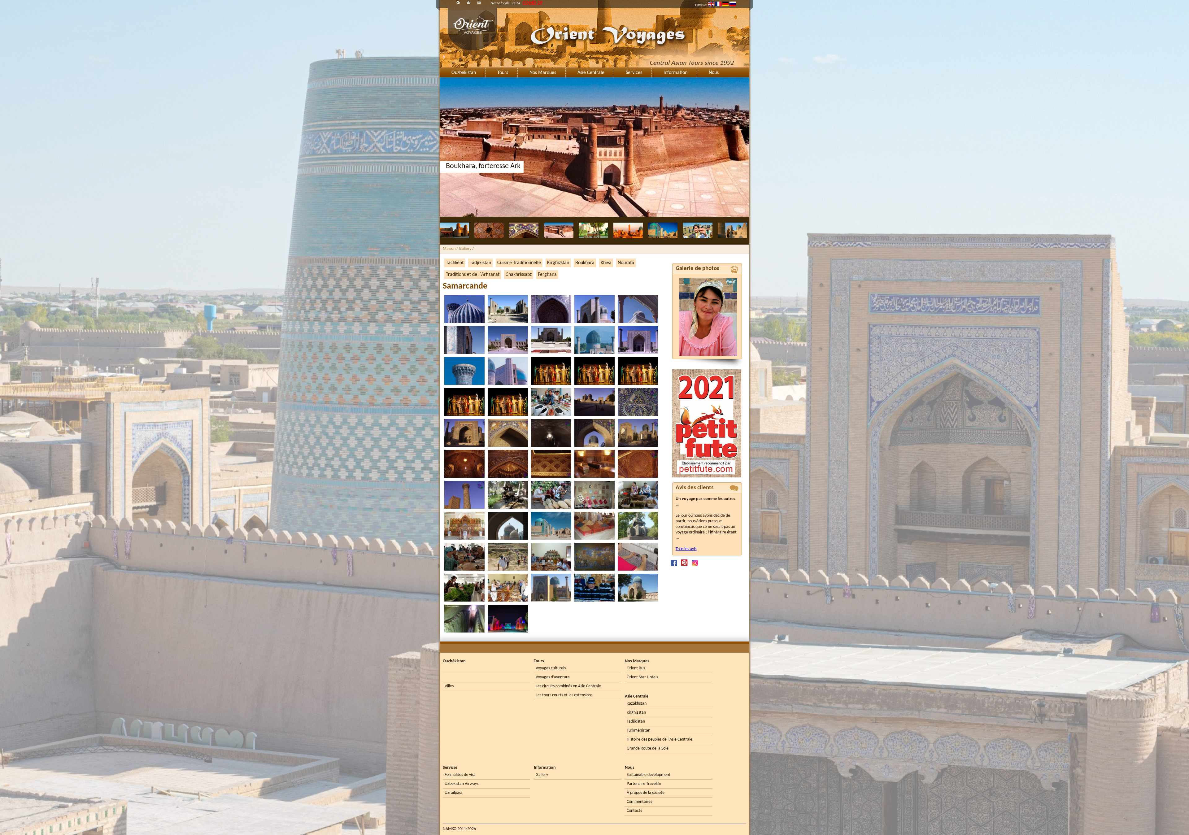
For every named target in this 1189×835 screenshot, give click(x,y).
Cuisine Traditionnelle (519, 262)
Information (675, 72)
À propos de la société (645, 792)
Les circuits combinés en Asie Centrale (568, 686)
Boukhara (584, 262)
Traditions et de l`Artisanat (472, 274)
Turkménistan (638, 730)
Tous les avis (686, 549)
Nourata (626, 262)
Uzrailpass (453, 792)
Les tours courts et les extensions (564, 695)
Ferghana (547, 274)
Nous (714, 72)
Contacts (634, 810)
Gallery (542, 774)
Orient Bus (636, 668)
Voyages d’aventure (553, 677)
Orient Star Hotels (642, 677)
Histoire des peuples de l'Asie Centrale (659, 739)
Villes (449, 686)
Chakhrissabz (519, 274)
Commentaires (639, 801)
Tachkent (455, 262)
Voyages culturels (551, 668)
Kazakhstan (637, 703)
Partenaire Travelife (644, 783)
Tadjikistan (480, 262)
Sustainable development (648, 774)
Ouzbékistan (463, 72)
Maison (449, 248)
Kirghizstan (558, 262)
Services (634, 72)
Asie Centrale (590, 72)
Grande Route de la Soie (648, 748)
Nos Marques (542, 72)
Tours (502, 72)
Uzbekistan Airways (461, 783)
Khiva (606, 262)
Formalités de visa (460, 774)
